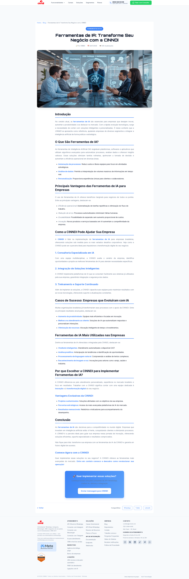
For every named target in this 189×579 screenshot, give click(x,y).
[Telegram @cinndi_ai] (145, 542)
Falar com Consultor (142, 2)
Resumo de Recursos (93, 530)
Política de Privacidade (111, 545)
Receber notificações (111, 542)
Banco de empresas (73, 553)
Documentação (91, 539)
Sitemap (84, 576)
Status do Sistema (110, 539)
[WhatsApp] (150, 542)
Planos (99, 3)
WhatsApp (127, 508)
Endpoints (89, 542)
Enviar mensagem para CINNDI (94, 491)
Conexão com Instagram (75, 527)
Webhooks (89, 545)
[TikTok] (140, 542)
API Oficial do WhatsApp (75, 524)
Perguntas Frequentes (111, 536)
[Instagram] (125, 542)
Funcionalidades (57, 3)
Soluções (79, 3)
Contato (107, 530)
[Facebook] (130, 542)
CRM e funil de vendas (74, 542)
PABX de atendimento (74, 565)
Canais (70, 3)
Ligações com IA (72, 568)
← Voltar (40, 508)
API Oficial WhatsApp (93, 527)
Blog (44, 23)
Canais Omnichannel (92, 524)
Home (39, 23)
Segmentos (90, 3)
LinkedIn (147, 508)
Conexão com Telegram (75, 535)
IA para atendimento (73, 538)
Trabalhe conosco (110, 533)
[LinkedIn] (135, 542)
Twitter (138, 508)
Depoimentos (108, 527)
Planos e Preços (91, 533)
